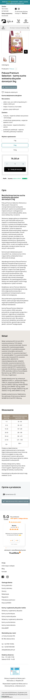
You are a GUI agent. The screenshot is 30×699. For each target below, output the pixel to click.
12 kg (15, 150)
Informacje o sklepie (8, 566)
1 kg (15, 140)
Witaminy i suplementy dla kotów (12, 619)
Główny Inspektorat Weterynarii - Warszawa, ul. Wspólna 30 (15, 679)
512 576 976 (5, 16)
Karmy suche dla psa (8, 613)
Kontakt (4, 571)
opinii (19, 518)
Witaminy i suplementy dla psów (12, 611)
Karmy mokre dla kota (8, 625)
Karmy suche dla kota (8, 622)
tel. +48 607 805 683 (8, 647)
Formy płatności (7, 585)
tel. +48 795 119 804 (8, 644)
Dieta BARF (5, 628)
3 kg (15, 145)
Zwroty (4, 591)
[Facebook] (16, 9)
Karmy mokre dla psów (9, 616)
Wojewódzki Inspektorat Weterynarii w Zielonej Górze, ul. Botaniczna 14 (15, 685)
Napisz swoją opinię (10, 87)
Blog (3, 569)
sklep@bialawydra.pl (8, 650)
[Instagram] (19, 9)
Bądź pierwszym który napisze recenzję (16, 501)
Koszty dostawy (7, 588)
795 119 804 (5, 9)
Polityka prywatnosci (8, 600)
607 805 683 (5, 11)
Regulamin (5, 597)
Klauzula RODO (6, 603)
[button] (9, 522)
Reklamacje (5, 594)
